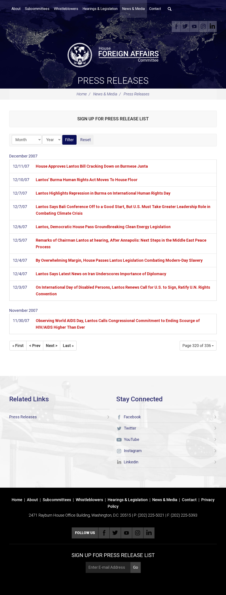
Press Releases (113, 81)
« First (18, 345)
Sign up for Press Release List (113, 118)
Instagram (203, 26)
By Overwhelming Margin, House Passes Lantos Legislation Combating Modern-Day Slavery (119, 260)
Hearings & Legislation (100, 9)
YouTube (194, 26)
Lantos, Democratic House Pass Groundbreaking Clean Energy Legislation (103, 226)
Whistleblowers (66, 9)
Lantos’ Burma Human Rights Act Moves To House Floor (86, 179)
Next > (51, 345)
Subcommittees (37, 9)
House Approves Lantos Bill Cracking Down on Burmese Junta (92, 166)
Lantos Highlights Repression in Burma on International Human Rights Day (103, 193)
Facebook (176, 26)
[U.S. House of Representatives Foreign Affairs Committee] (113, 54)
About (16, 9)
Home (82, 94)
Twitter (185, 26)
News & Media (133, 9)
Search (169, 9)
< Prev (34, 345)
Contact (155, 9)
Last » (68, 345)
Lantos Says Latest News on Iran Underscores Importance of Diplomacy (101, 273)
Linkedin (212, 26)
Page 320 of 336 (197, 345)
